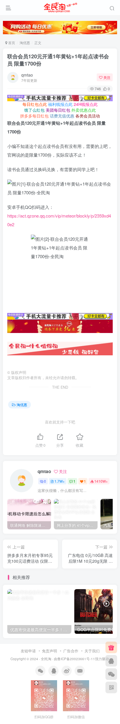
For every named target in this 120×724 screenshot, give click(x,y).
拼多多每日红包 (34, 116)
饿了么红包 (34, 110)
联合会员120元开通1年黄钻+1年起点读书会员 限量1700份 (58, 60)
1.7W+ (59, 481)
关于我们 (92, 651)
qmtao (27, 75)
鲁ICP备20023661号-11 (76, 658)
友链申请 (28, 651)
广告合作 (70, 651)
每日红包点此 (34, 104)
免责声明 (49, 651)
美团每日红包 (58, 110)
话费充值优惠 (62, 116)
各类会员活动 (87, 116)
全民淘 (46, 658)
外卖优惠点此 (83, 110)
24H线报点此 (86, 104)
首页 (11, 42)
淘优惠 (25, 42)
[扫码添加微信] (111, 674)
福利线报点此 (60, 104)
